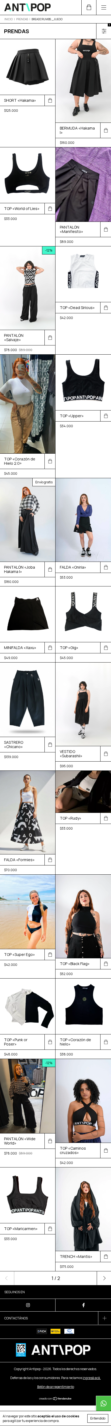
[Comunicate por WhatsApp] (103, 1403)
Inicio (8, 19)
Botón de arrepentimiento (55, 1386)
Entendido (97, 1418)
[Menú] (103, 7)
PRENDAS (22, 19)
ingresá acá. (92, 1378)
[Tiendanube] (55, 1398)
